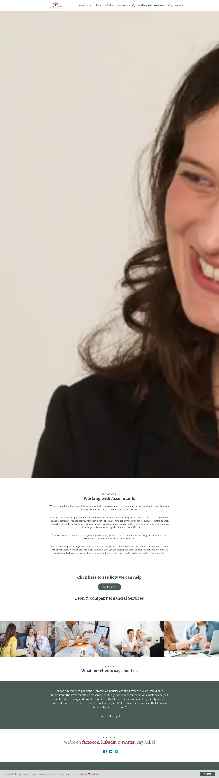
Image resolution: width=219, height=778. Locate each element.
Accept (207, 773)
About (89, 5)
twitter (128, 742)
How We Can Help (126, 5)
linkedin (109, 742)
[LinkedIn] (110, 751)
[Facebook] (105, 751)
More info (93, 774)
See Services (109, 586)
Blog (170, 5)
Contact (179, 5)
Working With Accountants (152, 5)
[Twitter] (116, 751)
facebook (90, 742)
